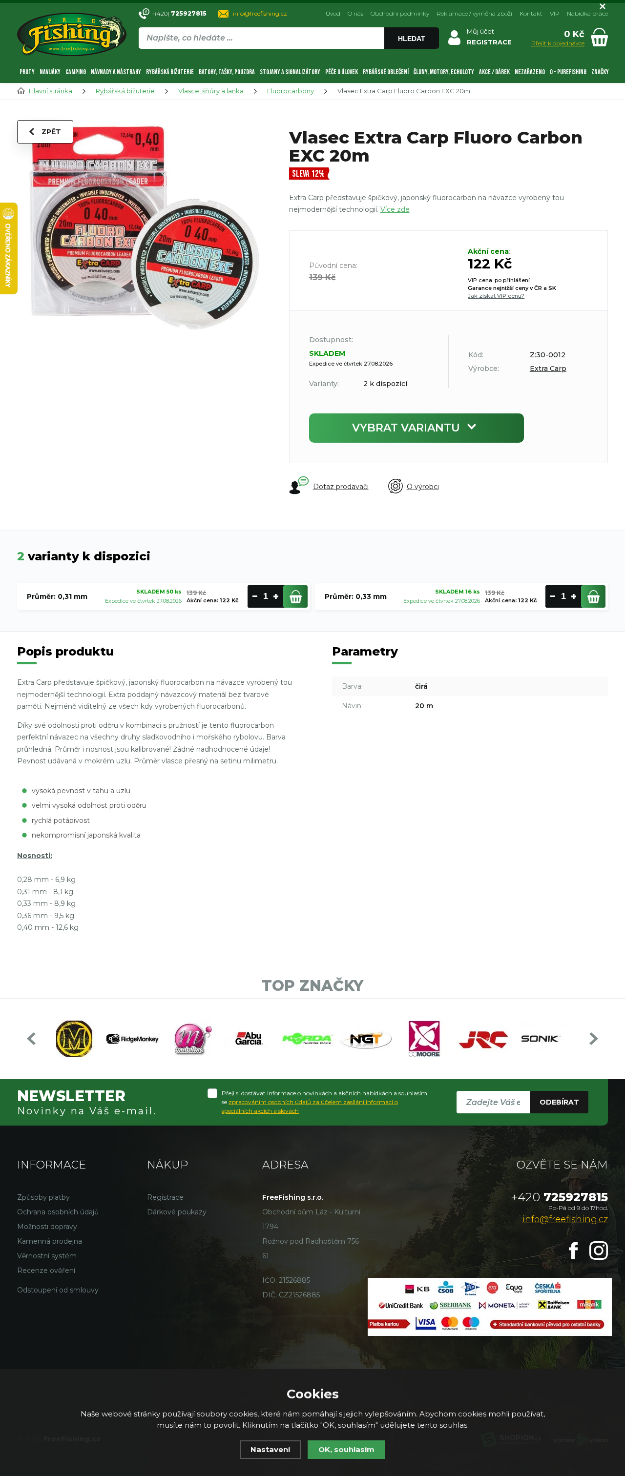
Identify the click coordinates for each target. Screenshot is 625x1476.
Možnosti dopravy (47, 1226)
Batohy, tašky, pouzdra (227, 72)
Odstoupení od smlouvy (58, 1290)
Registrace (165, 1197)
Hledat (411, 38)
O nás (355, 13)
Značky (600, 72)
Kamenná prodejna (49, 1241)
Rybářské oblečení (386, 72)
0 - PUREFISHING (568, 72)
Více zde (395, 209)
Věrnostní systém (47, 1255)
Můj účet (480, 31)
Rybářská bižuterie (170, 72)
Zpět (51, 131)
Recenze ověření (46, 1270)
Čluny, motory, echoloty (444, 72)
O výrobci (423, 486)
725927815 (559, 1197)
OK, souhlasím (346, 1449)
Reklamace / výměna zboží (474, 13)
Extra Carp (548, 368)
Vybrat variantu (406, 427)
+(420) (179, 13)
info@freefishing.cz (260, 13)
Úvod (333, 13)
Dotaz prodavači (341, 486)
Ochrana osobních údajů (58, 1212)
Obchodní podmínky (400, 13)
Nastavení (270, 1449)
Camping (75, 72)
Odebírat (559, 1102)
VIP (555, 13)
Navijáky (50, 72)
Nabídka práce (587, 13)
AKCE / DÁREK (494, 72)
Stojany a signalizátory (290, 72)
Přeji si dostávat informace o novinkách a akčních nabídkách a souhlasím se (324, 1101)
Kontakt (531, 13)
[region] (288, 59)
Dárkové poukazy (177, 1212)
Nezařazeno (530, 72)
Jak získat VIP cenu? (496, 295)
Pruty (27, 72)
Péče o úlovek (341, 72)
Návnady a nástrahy (116, 72)
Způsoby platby (43, 1197)
